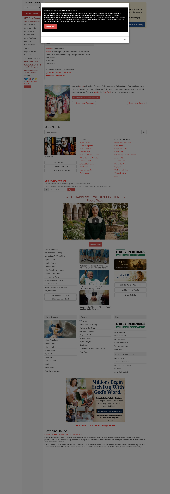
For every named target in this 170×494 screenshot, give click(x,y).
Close (124, 40)
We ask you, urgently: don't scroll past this (60, 10)
